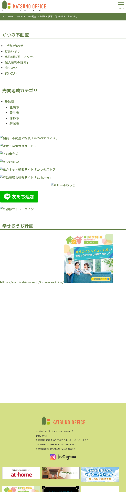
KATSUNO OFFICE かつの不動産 (19, 16)
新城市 (14, 123)
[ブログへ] (60, 474)
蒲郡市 (14, 118)
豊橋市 (14, 107)
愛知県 (9, 101)
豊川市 (14, 112)
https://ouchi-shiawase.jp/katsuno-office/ (32, 282)
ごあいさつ (12, 51)
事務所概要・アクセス (20, 57)
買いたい (11, 73)
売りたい (11, 68)
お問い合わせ (14, 46)
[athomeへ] (21, 474)
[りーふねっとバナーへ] (100, 475)
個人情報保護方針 (17, 62)
